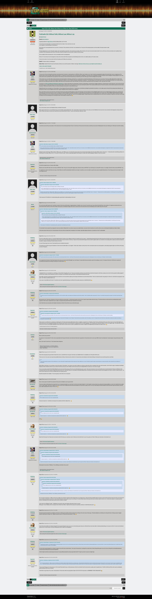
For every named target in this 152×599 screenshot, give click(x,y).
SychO (124, 597)
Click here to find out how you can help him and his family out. (90, 63)
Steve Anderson (45, 39)
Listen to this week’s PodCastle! (45, 66)
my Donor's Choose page (62, 286)
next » (123, 22)
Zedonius (32, 334)
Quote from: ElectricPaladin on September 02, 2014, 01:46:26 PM (50, 542)
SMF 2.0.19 (113, 596)
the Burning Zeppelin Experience (48, 284)
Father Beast (32, 114)
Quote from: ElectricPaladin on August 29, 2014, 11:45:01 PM (49, 450)
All (35, 25)
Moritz (32, 204)
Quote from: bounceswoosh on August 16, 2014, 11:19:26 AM (50, 313)
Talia (32, 37)
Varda (32, 76)
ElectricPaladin (32, 275)
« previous (29, 22)
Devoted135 (32, 384)
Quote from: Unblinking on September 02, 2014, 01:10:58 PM (49, 560)
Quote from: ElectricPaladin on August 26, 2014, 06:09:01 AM (49, 293)
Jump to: (110, 588)
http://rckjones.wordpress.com (45, 100)
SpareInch (32, 164)
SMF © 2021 (117, 596)
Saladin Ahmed (43, 36)
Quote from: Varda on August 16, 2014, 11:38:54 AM (48, 182)
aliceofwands (32, 261)
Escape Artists (30, 596)
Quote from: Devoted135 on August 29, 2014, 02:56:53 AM (49, 395)
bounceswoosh (32, 132)
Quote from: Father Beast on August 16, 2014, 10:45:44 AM (49, 144)
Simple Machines (122, 596)
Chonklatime (32, 353)
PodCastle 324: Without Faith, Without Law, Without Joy (56, 34)
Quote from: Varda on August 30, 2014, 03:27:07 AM (48, 477)
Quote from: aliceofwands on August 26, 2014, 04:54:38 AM (49, 311)
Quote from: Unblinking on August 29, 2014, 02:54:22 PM (48, 409)
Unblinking (32, 237)
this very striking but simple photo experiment (54, 83)
